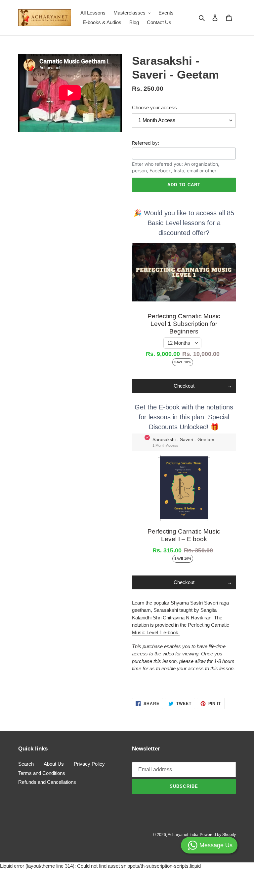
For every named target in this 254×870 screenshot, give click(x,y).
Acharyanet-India (183, 834)
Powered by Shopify (218, 834)
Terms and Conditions (41, 773)
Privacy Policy (89, 764)
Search (26, 764)
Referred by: (145, 143)
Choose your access (154, 107)
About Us (54, 764)
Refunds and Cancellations (47, 782)
